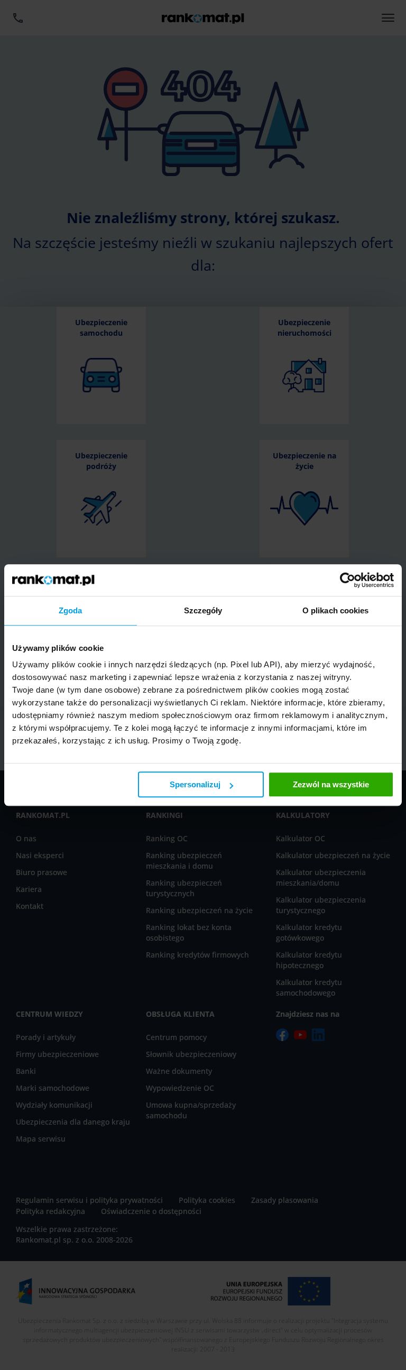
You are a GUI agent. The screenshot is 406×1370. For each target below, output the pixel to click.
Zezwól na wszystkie (331, 784)
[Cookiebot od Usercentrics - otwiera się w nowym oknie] (347, 580)
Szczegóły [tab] (203, 610)
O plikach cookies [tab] (335, 610)
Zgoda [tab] (70, 610)
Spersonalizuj (195, 784)
